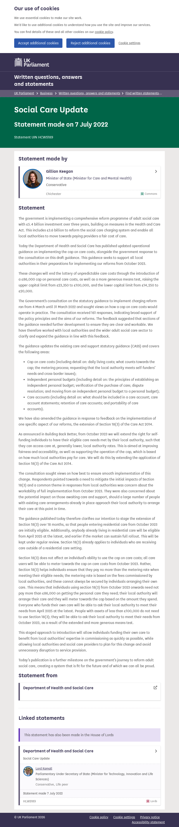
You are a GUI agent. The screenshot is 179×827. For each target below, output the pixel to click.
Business (46, 93)
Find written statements (142, 93)
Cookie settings (129, 43)
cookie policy (104, 32)
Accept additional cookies (38, 43)
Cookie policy (99, 817)
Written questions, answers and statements (48, 80)
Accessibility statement (148, 822)
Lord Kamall (44, 768)
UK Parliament (24, 93)
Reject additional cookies (90, 43)
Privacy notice (150, 817)
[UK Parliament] (32, 62)
